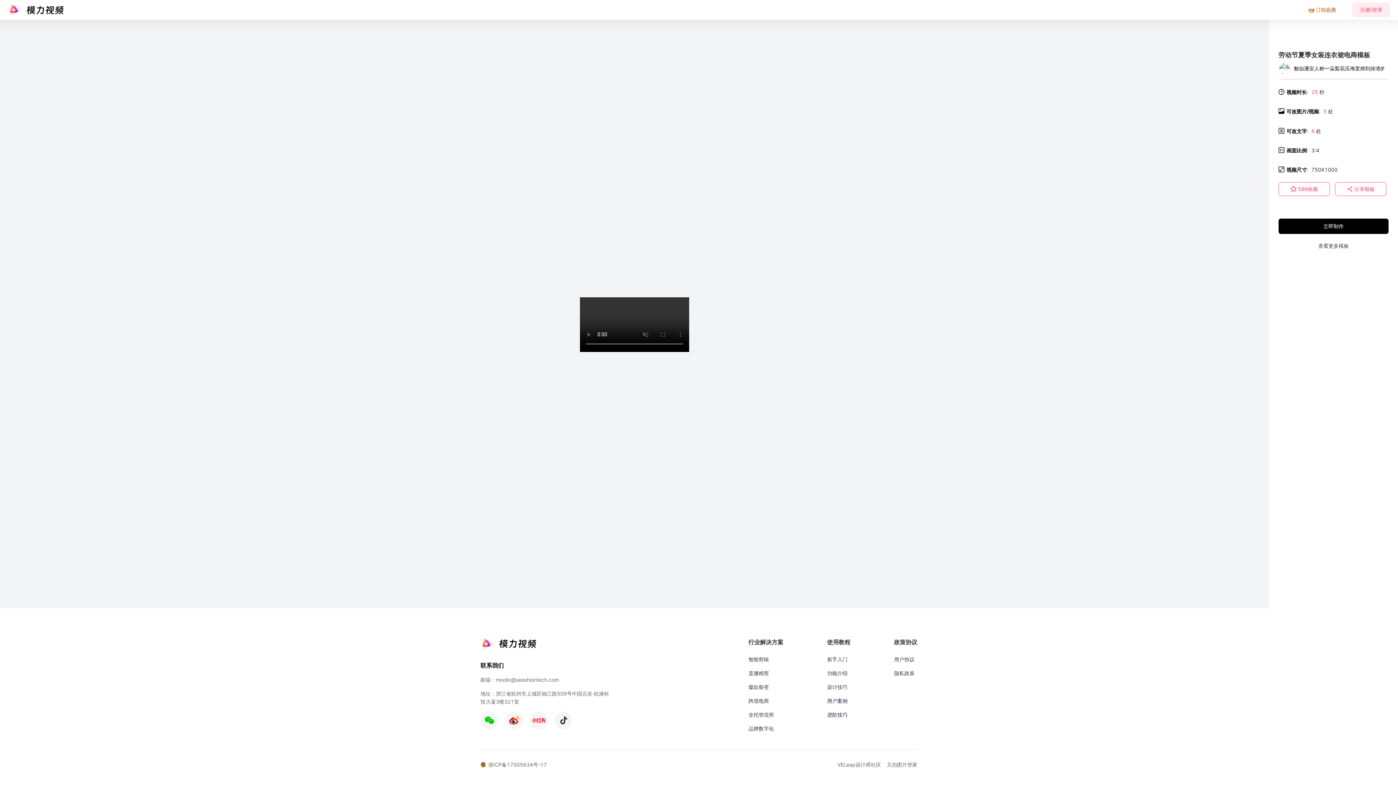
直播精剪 (759, 673)
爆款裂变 (759, 687)
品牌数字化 (761, 728)
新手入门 (837, 659)
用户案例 (837, 701)
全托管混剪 (761, 715)
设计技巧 (837, 687)
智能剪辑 (759, 659)
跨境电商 (759, 701)
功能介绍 (837, 673)
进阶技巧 (837, 715)
